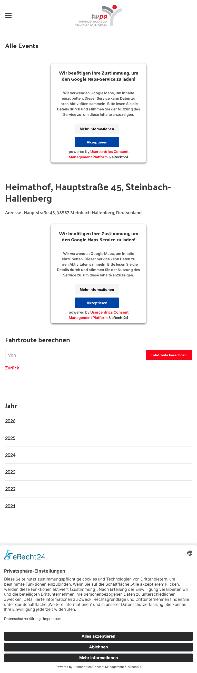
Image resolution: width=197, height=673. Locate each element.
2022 (10, 489)
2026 (10, 421)
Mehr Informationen (97, 129)
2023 (10, 472)
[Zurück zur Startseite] (98, 15)
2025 (10, 438)
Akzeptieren (97, 142)
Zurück (12, 367)
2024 (10, 455)
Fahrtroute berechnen (168, 354)
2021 (10, 506)
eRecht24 (120, 157)
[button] (8, 15)
